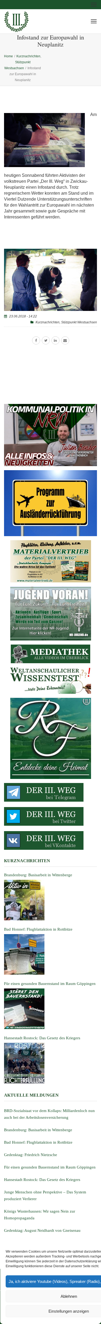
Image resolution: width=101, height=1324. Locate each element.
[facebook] (36, 340)
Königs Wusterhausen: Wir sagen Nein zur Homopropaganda (39, 1214)
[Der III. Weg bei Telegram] (50, 792)
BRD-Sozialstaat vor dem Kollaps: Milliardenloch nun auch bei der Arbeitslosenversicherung (49, 1114)
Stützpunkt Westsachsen (79, 322)
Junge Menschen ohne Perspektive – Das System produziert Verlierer (45, 1195)
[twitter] (46, 340)
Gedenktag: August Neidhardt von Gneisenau (42, 1230)
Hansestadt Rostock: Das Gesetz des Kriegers (42, 1179)
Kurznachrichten (48, 322)
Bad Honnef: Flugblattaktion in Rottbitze (38, 1142)
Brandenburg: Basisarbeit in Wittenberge (38, 1130)
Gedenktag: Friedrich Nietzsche (30, 1155)
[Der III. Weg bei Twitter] (50, 816)
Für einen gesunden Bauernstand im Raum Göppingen (50, 1167)
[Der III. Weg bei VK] (50, 840)
